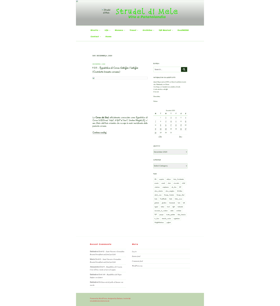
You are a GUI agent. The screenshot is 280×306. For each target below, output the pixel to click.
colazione (157, 187)
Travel (133, 30)
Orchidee (147, 30)
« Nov (160, 136)
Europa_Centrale (169, 195)
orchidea (178, 211)
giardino (164, 203)
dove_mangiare (170, 191)
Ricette (94, 30)
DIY (180, 187)
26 (181, 129)
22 (160, 129)
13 (185, 121)
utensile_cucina (166, 218)
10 (171, 121)
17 (171, 125)
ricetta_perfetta (170, 215)
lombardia (180, 207)
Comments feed (137, 261)
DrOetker (179, 191)
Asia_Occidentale (178, 179)
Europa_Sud (180, 195)
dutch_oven (158, 195)
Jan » (180, 136)
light (173, 207)
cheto (169, 183)
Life (106, 30)
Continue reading (99, 132)
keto (179, 203)
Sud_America (182, 215)
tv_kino (157, 218)
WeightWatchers (159, 222)
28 (155, 133)
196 (155, 179)
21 (155, 129)
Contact (95, 36)
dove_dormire (159, 191)
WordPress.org (137, 266)
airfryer (169, 179)
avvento (156, 183)
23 (166, 129)
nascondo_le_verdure (161, 211)
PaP (156, 215)
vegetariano (177, 218)
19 (181, 125)
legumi (156, 207)
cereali (163, 183)
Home (108, 36)
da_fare (174, 187)
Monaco (119, 30)
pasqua (161, 215)
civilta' (183, 183)
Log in (134, 251)
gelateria (157, 203)
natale (171, 211)
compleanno (165, 187)
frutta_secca (178, 199)
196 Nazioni (165, 30)
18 (176, 125)
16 (165, 125)
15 (160, 125)
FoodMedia (163, 199)
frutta (170, 199)
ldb (184, 203)
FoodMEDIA (183, 30)
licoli (168, 207)
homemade (172, 203)
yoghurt (169, 222)
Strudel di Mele (147, 11)
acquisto (161, 179)
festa (156, 199)
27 (185, 129)
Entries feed (136, 256)
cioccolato (176, 183)
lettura (162, 207)
